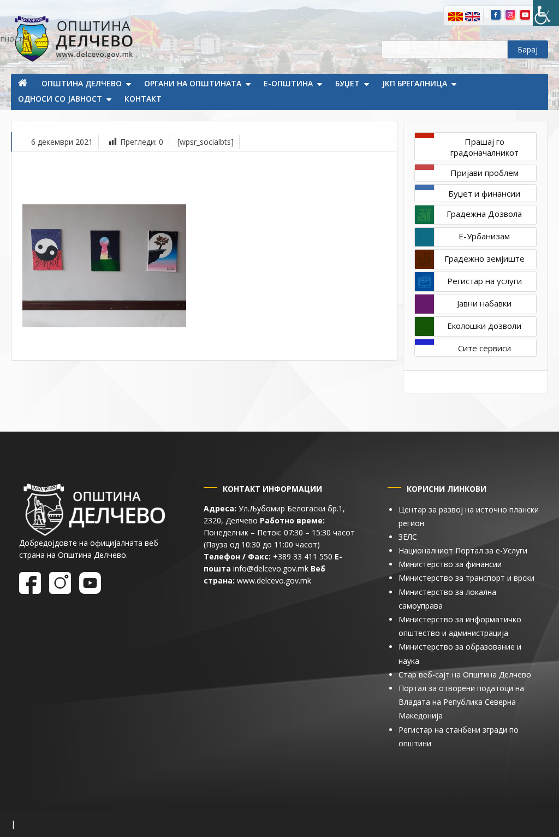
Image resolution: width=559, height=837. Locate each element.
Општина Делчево (81, 83)
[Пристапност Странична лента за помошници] (546, 13)
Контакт (143, 98)
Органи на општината (192, 83)
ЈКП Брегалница (414, 83)
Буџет (347, 83)
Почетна (23, 84)
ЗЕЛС (408, 537)
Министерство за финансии (450, 564)
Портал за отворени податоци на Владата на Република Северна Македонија (461, 702)
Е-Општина (288, 83)
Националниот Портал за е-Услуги (463, 550)
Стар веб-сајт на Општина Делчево (465, 674)
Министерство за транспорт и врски (466, 578)
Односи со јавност (60, 98)
